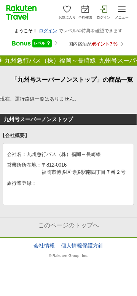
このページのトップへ (68, 225)
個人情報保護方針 (82, 245)
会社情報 (44, 245)
